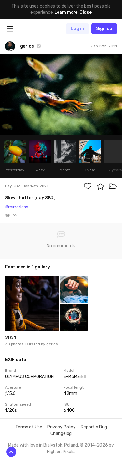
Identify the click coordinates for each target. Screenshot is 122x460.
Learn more (66, 12)
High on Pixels (60, 451)
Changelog (61, 433)
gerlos (52, 344)
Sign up (104, 28)
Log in (77, 28)
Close (85, 12)
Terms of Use (28, 427)
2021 (10, 337)
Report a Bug (94, 427)
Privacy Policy (61, 427)
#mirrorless (16, 207)
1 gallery (41, 267)
